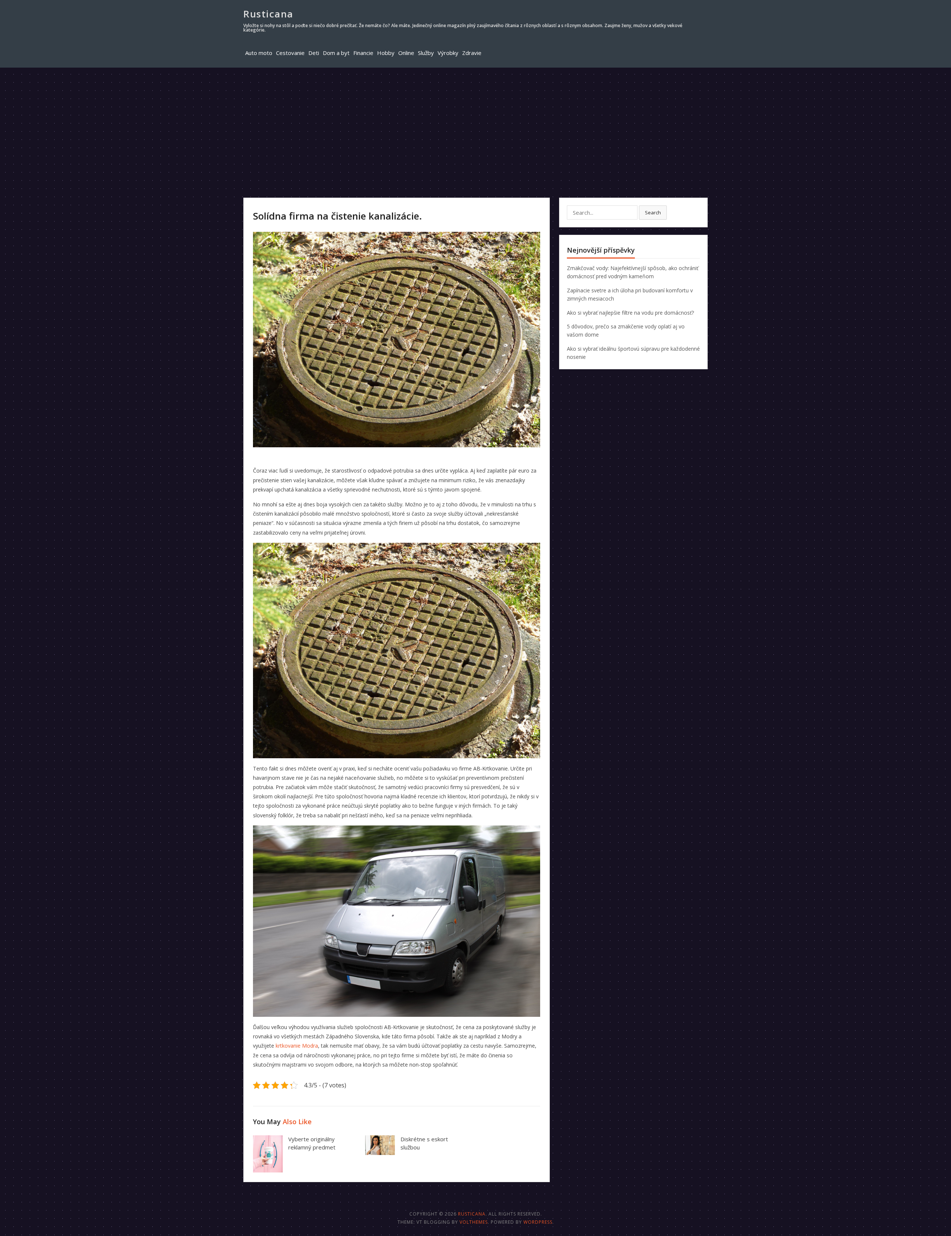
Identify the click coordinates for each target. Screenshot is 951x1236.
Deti (313, 52)
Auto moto (258, 52)
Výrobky (448, 52)
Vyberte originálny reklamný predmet (311, 1143)
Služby (426, 52)
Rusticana (268, 13)
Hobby (386, 52)
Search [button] (653, 212)
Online (406, 52)
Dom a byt (336, 52)
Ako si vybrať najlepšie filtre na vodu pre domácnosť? (630, 312)
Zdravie (471, 52)
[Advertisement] (475, 123)
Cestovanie (290, 52)
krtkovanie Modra (297, 1045)
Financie (363, 52)
